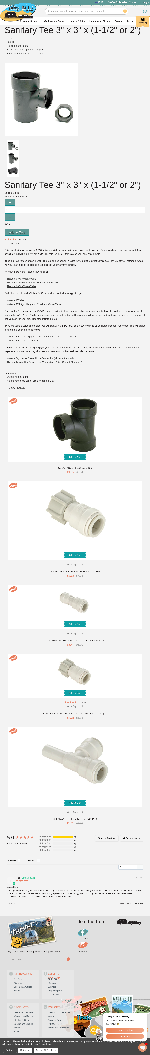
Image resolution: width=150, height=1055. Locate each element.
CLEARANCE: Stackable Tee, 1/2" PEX (75, 819)
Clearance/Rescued (29, 21)
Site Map (18, 990)
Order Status (54, 979)
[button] (136, 903)
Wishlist (52, 987)
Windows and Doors (54, 21)
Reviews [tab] (12, 860)
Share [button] (12, 903)
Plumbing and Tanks (17, 46)
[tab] (16, 388)
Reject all (25, 1050)
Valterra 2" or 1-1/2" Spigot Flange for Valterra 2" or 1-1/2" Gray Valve (42, 336)
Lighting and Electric (99, 21)
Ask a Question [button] (108, 838)
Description (13, 243)
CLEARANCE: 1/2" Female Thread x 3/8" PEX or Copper (75, 713)
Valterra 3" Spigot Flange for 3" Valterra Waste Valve (34, 304)
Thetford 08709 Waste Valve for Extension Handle (33, 282)
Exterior (119, 21)
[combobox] (86, 11)
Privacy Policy (55, 1024)
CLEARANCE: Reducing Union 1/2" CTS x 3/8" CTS (75, 640)
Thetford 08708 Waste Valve (21, 279)
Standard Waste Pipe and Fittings (24, 49)
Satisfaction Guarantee (59, 1012)
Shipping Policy (55, 1020)
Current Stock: (12, 193)
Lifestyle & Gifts (77, 21)
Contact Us (135, 2)
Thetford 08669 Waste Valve (21, 286)
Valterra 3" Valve (15, 300)
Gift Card (18, 979)
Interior (130, 21)
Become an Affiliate (23, 987)
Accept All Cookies (46, 1050)
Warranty (52, 1016)
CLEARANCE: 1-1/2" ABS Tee (75, 468)
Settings (10, 1050)
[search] (125, 11)
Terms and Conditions (58, 1027)
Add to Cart (75, 457)
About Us (18, 983)
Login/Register (55, 990)
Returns (52, 983)
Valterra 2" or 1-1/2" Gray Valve (23, 340)
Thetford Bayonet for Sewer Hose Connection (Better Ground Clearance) (44, 362)
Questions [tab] (31, 860)
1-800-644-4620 (117, 2)
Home (10, 38)
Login (146, 2)
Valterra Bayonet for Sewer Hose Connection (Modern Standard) (40, 358)
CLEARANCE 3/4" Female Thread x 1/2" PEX (75, 571)
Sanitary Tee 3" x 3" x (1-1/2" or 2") (25, 53)
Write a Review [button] (133, 838)
